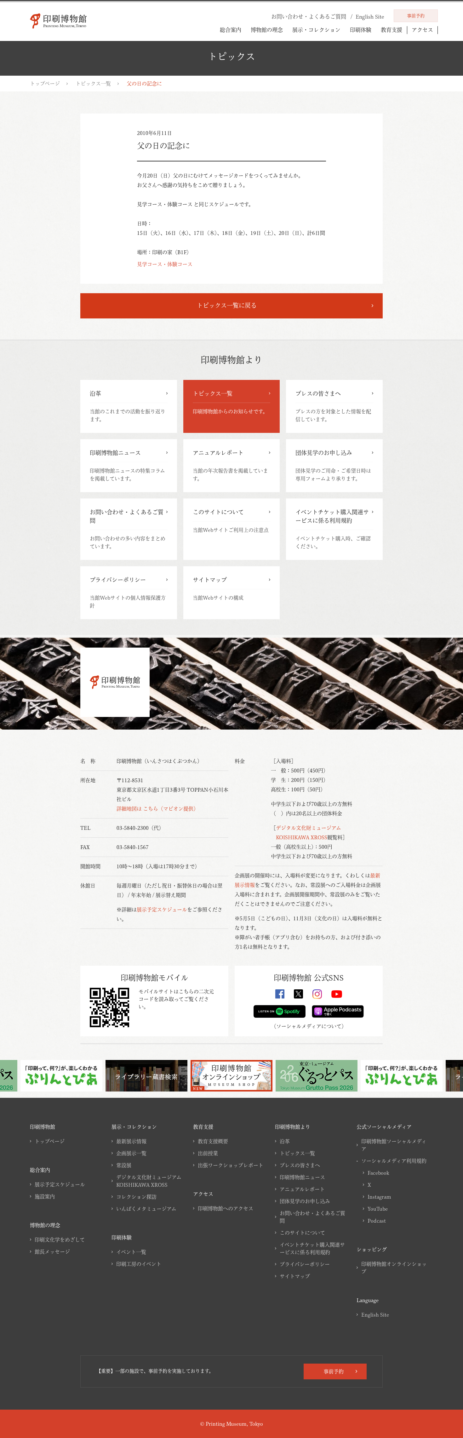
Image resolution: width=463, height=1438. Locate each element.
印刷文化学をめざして (60, 1239)
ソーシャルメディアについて (308, 1026)
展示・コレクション (316, 29)
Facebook (378, 1172)
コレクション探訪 (136, 1196)
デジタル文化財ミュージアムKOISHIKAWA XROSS (148, 1181)
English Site (375, 1314)
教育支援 (391, 29)
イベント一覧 (131, 1252)
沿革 (285, 1141)
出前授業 (208, 1153)
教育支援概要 (213, 1141)
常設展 (123, 1165)
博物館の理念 (267, 29)
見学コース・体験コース (164, 264)
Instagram (379, 1196)
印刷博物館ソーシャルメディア (393, 1145)
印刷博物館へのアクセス (225, 1208)
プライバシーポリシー (305, 1264)
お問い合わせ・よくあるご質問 (312, 1217)
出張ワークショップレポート (230, 1165)
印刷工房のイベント (138, 1263)
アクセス (422, 29)
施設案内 (45, 1196)
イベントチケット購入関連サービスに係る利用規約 (312, 1248)
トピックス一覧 (93, 83)
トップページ (45, 83)
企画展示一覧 (131, 1153)
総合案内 (230, 29)
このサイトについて (302, 1232)
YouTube (378, 1208)
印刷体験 (360, 29)
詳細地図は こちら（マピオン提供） (157, 808)
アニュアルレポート (302, 1189)
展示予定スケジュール (162, 909)
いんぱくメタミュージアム (146, 1208)
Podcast (377, 1220)
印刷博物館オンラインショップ (394, 1267)
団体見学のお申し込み (305, 1201)
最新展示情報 (131, 1141)
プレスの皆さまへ (300, 1165)
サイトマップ (295, 1276)
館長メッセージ (52, 1251)
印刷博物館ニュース (302, 1177)
